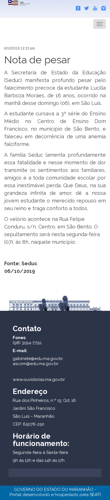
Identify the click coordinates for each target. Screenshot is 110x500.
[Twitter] (85, 7)
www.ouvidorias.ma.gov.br (39, 379)
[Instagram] (102, 7)
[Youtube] (93, 7)
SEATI (95, 494)
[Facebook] (76, 7)
